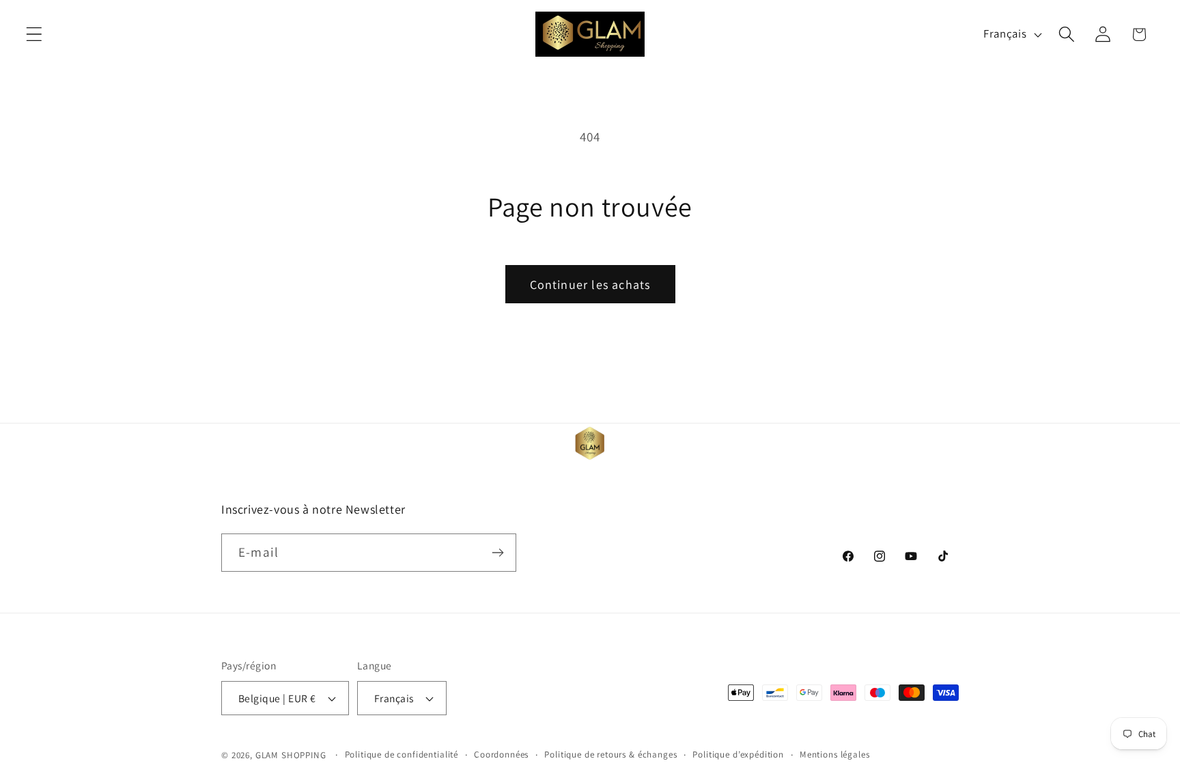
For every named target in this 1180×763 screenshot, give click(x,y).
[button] (34, 34)
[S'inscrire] (497, 552)
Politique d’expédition (737, 754)
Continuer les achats (590, 284)
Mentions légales (834, 754)
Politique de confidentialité (402, 754)
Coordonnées (501, 754)
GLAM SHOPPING (290, 755)
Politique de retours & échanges (610, 754)
